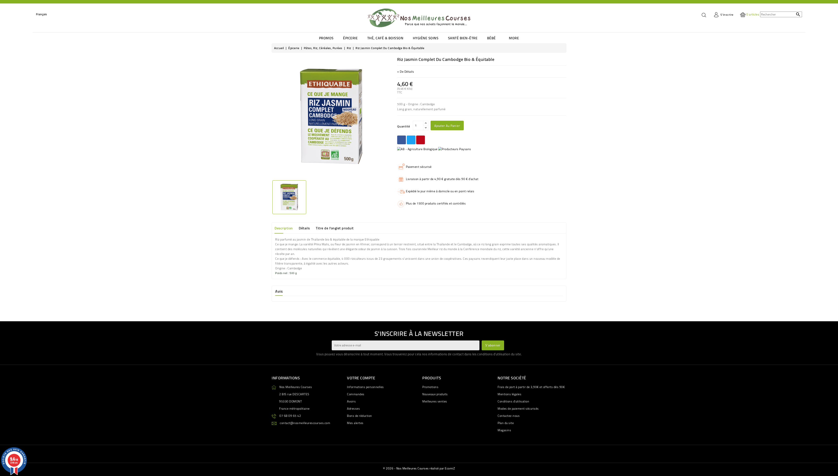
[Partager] (401, 140)
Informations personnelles (365, 387)
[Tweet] (411, 140)
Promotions (430, 387)
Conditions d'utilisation (513, 401)
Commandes (355, 394)
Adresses (353, 408)
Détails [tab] (304, 228)
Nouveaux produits (435, 394)
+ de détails (405, 71)
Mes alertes (355, 423)
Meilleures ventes (434, 401)
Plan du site (506, 423)
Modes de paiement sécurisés (518, 408)
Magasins (504, 430)
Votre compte (361, 377)
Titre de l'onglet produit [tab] (335, 228)
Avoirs (351, 401)
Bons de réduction (359, 416)
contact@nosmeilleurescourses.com (305, 423)
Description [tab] (284, 228)
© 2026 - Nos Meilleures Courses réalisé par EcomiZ (419, 468)
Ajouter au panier (447, 126)
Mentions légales (509, 394)
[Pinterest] (420, 140)
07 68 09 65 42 (290, 416)
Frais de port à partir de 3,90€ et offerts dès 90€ (531, 387)
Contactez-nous (509, 416)
